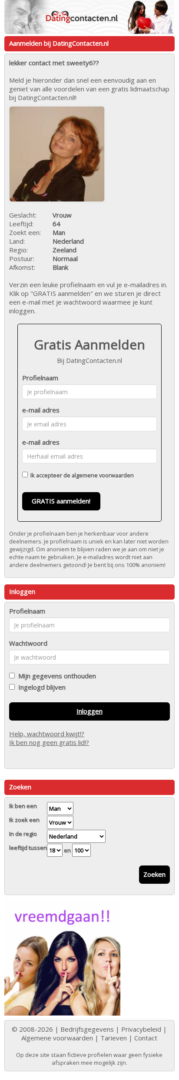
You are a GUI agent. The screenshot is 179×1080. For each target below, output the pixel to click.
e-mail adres (41, 410)
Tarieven (113, 1037)
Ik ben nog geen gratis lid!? (49, 742)
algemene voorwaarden (103, 475)
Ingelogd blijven (40, 687)
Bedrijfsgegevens (87, 1029)
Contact (145, 1037)
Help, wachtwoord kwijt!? (46, 733)
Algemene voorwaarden (57, 1037)
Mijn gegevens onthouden (55, 675)
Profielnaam (40, 377)
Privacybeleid (141, 1029)
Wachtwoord (28, 643)
